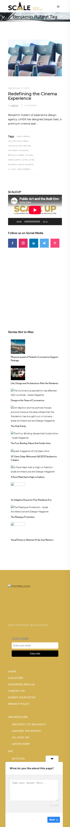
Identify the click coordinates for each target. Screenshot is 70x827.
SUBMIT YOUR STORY (22, 697)
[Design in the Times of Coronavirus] (35, 392)
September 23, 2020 (19, 88)
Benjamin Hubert (16, 155)
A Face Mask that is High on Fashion (28, 477)
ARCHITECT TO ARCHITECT (29, 724)
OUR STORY (15, 678)
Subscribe (35, 653)
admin (14, 105)
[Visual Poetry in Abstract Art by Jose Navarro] (18, 529)
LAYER (31, 160)
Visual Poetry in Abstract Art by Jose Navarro (32, 539)
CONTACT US (16, 691)
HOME (12, 671)
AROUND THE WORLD (26, 731)
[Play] (13, 221)
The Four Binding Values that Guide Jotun (31, 443)
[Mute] (51, 221)
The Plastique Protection (23, 516)
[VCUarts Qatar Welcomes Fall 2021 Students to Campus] (30, 451)
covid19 (29, 155)
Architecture (18, 717)
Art (10, 751)
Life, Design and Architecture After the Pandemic (34, 383)
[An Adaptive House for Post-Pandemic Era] (18, 489)
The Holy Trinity (18, 426)
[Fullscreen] (57, 221)
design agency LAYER (17, 160)
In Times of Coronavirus (35, 84)
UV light (12, 169)
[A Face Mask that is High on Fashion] (35, 469)
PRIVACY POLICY (18, 704)
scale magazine (25, 164)
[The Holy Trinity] (35, 414)
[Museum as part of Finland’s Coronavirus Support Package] (18, 346)
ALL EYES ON (20, 737)
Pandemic (12, 164)
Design (12, 84)
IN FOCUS (18, 759)
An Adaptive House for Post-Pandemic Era (31, 499)
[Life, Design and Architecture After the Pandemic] (18, 372)
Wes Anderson (24, 169)
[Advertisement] (35, 283)
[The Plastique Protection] (35, 509)
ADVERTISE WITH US (21, 684)
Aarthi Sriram (23, 136)
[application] (35, 210)
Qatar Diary (21, 744)
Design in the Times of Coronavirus (27, 400)
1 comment (30, 105)
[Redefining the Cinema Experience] (35, 58)
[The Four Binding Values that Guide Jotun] (35, 435)
